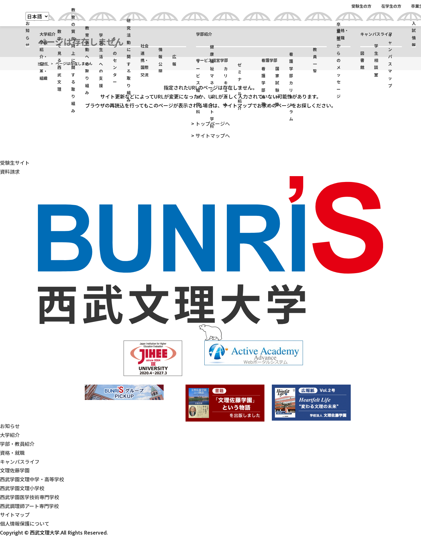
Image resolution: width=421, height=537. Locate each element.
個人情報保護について (24, 523)
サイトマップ (15, 514)
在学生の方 (391, 6)
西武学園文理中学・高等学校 (32, 479)
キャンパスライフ (376, 34)
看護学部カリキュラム (291, 86)
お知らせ (28, 34)
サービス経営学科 (198, 86)
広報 (174, 60)
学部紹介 (204, 34)
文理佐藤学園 (15, 470)
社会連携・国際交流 (145, 60)
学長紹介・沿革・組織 (43, 60)
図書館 (362, 60)
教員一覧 (315, 60)
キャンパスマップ (390, 60)
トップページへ (212, 123)
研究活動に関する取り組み (129, 60)
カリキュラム (226, 86)
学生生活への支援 (101, 60)
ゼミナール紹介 (240, 86)
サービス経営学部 (212, 60)
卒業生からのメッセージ (339, 60)
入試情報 (414, 34)
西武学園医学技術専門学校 (29, 497)
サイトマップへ (212, 135)
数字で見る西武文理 (59, 60)
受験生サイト (15, 162)
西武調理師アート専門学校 (29, 506)
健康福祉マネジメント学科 (212, 86)
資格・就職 (343, 33)
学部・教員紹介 (17, 443)
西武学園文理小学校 (22, 488)
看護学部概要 (263, 86)
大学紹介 (47, 34)
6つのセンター (115, 60)
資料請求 (10, 171)
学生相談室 (376, 60)
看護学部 (269, 60)
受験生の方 (361, 6)
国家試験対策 (277, 86)
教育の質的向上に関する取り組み (73, 60)
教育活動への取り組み (87, 60)
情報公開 (160, 60)
